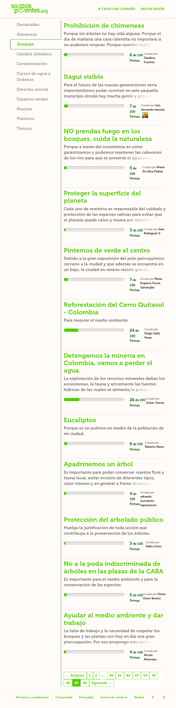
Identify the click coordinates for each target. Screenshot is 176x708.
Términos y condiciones (32, 697)
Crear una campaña (118, 9)
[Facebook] (153, 697)
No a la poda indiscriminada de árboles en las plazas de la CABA (113, 567)
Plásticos (25, 118)
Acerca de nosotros (113, 697)
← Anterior (75, 675)
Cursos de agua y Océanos (34, 76)
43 (137, 675)
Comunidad (64, 697)
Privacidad (86, 697)
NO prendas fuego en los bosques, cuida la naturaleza (108, 134)
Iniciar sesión (152, 9)
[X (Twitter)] (164, 697)
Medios (139, 697)
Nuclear (24, 109)
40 (111, 675)
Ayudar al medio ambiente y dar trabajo (113, 618)
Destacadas (28, 24)
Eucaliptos (80, 420)
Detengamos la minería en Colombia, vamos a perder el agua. (108, 363)
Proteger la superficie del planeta (102, 196)
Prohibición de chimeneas (104, 25)
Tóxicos (24, 128)
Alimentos (27, 34)
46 (68, 683)
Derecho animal (32, 89)
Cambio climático (34, 54)
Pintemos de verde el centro (107, 250)
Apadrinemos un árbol (98, 464)
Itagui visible (83, 77)
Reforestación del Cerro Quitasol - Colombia (114, 308)
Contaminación (32, 63)
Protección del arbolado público (114, 520)
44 (145, 675)
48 (85, 683)
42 (128, 675)
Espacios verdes (32, 99)
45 (154, 675)
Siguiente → (101, 683)
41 (120, 675)
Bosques (25, 44)
